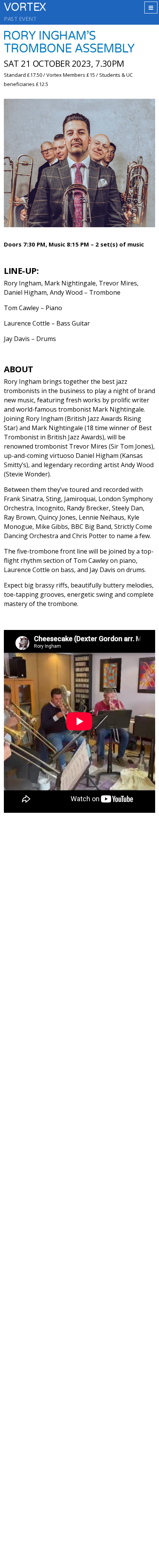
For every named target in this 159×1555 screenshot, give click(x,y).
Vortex (25, 8)
